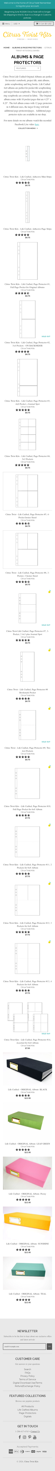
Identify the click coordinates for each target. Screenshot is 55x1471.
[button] (23, 182)
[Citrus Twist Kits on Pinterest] (29, 1437)
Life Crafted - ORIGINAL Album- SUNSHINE (27, 1243)
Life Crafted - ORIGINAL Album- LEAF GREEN (27, 1143)
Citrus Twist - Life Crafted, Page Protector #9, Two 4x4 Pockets (27, 749)
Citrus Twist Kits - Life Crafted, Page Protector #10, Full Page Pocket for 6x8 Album (27, 808)
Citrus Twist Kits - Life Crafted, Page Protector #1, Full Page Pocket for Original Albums (27, 286)
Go (49, 1346)
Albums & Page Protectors (27, 48)
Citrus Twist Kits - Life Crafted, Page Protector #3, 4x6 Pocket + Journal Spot (27, 402)
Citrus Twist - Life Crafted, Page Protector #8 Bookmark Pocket (27, 691)
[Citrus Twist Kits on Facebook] (20, 1437)
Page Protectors (27, 1413)
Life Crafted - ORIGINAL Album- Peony (27, 1193)
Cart (45, 24)
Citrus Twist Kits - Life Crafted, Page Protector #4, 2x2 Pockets (27, 458)
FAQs (27, 1372)
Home (7, 48)
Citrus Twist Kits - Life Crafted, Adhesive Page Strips (28, 228)
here (37, 124)
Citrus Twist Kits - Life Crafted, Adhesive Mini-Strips (28, 176)
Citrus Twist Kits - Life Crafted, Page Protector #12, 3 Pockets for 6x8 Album (27, 924)
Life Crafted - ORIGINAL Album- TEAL (27, 1293)
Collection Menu (27, 128)
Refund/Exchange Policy (27, 1386)
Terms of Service (27, 1379)
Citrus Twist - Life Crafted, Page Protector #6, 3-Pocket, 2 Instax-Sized (27, 574)
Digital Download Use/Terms (27, 1383)
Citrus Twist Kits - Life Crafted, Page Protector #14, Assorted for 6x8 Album (27, 1041)
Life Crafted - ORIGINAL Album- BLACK (27, 1089)
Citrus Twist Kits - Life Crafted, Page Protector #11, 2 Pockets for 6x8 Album (27, 866)
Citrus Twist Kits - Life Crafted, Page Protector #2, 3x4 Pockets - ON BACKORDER (27, 344)
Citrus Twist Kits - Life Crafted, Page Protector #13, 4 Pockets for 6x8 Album (27, 983)
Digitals (27, 1416)
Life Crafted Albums (27, 1409)
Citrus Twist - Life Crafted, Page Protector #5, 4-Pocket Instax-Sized (27, 516)
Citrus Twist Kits (27, 179)
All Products (27, 1406)
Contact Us (35, 1431)
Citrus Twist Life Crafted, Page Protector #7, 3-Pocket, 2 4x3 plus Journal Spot (27, 632)
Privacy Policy (27, 1376)
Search (27, 1369)
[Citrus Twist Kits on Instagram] (24, 1437)
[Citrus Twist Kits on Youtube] (35, 1437)
